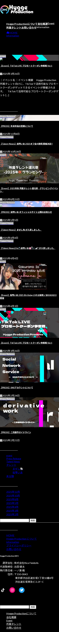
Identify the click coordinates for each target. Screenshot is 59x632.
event (9, 455)
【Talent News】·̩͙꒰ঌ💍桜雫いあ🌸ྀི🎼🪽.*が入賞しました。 (27, 248)
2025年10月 (13, 495)
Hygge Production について (21, 538)
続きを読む (6, 101)
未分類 (10, 476)
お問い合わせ (13, 549)
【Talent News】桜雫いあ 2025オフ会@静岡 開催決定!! (26, 144)
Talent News (13, 461)
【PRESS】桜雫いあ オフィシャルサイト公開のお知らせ (26, 212)
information (12, 541)
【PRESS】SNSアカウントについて (16, 387)
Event (9, 620)
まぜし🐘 (18, 468)
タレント (11, 464)
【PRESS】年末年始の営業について (16, 126)
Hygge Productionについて (21, 613)
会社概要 (11, 617)
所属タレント (13, 623)
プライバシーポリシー (18, 545)
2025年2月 (12, 514)
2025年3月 (12, 510)
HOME (10, 535)
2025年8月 (12, 499)
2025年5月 (12, 503)
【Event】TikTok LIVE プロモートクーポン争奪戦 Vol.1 (26, 66)
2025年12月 (13, 491)
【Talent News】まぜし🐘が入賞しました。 (21, 230)
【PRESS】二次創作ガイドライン (15, 432)
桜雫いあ (18, 472)
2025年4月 (12, 506)
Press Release (13, 458)
